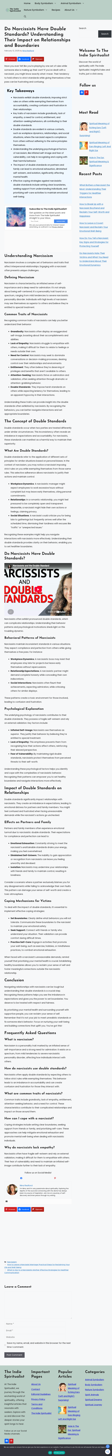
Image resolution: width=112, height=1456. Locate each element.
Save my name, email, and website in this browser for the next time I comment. (39, 1345)
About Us (69, 9)
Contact (35, 1389)
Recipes (56, 9)
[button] (25, 16)
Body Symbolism (44, 3)
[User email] (7, 1201)
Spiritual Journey (93, 1404)
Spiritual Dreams (93, 1399)
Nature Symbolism (34, 9)
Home (27, 3)
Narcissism (12, 1262)
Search (82, 28)
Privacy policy (59, 1453)
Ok (50, 1453)
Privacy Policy (38, 1399)
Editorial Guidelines (41, 1394)
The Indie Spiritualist (41, 1413)
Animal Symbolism (71, 3)
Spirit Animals (92, 1394)
